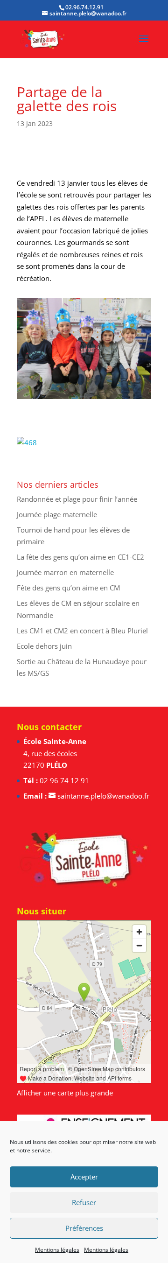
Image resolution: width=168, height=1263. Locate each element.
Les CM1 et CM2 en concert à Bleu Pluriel (82, 630)
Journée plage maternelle (57, 514)
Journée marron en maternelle (65, 572)
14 (131, 389)
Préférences (84, 1228)
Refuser (84, 1202)
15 (139, 389)
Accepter (84, 1176)
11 (108, 389)
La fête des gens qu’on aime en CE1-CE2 (80, 556)
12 (116, 389)
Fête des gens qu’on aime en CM (68, 587)
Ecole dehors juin (44, 646)
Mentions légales (57, 1250)
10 (100, 389)
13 (124, 389)
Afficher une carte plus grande (65, 1092)
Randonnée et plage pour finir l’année (77, 499)
